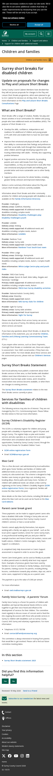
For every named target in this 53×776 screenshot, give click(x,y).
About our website (9, 742)
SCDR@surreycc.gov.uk (19, 454)
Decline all (14, 25)
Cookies (5, 734)
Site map (5, 750)
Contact (8, 712)
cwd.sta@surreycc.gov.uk (20, 590)
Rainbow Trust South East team (32, 247)
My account (30, 34)
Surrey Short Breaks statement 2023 (20, 660)
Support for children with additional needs (21, 43)
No (13, 681)
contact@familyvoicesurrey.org (23, 633)
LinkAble (22, 234)
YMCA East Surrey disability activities (34, 288)
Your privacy (7, 730)
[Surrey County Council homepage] (5, 34)
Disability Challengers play (29, 215)
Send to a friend (30, 691)
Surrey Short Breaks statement (18, 389)
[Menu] (48, 33)
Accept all (39, 25)
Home (4, 40)
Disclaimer (6, 726)
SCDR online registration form (17, 450)
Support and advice (40, 40)
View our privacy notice (14, 18)
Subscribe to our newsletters (21, 698)
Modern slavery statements (13, 746)
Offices (8, 718)
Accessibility (6, 738)
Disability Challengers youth (14, 218)
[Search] (41, 33)
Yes (5, 681)
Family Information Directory (27, 199)
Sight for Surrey (25, 315)
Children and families (19, 40)
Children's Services (42, 355)
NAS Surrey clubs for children (31, 301)
